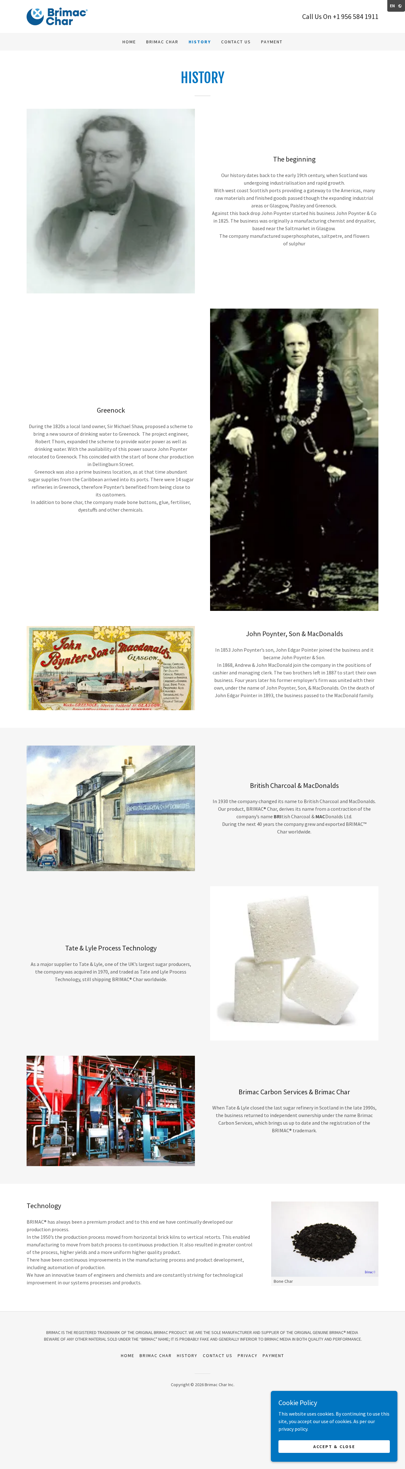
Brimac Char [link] (162, 42)
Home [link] (129, 42)
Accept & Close (334, 1446)
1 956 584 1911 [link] (357, 16)
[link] (57, 16)
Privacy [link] (248, 1355)
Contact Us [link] (236, 42)
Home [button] (127, 1355)
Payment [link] (272, 42)
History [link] (200, 42)
